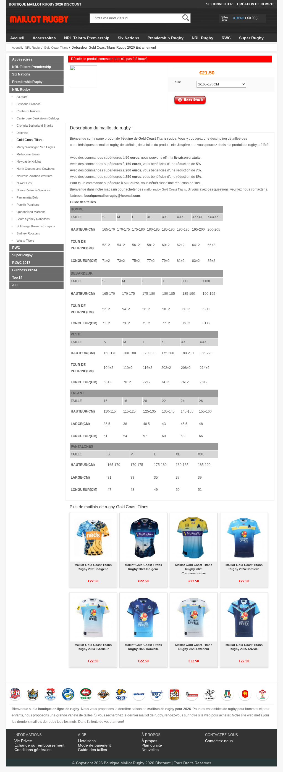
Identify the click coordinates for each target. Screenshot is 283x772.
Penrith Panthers (27, 204)
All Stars (21, 96)
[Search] (185, 17)
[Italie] (227, 695)
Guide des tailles (92, 749)
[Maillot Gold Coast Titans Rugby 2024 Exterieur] (93, 617)
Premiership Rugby (166, 38)
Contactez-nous (219, 741)
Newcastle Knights (28, 161)
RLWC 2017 (21, 263)
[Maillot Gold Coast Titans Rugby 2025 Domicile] (143, 617)
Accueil (17, 38)
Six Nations (128, 38)
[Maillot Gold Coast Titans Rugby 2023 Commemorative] (193, 537)
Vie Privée (23, 741)
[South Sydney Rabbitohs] (86, 695)
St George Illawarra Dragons (35, 226)
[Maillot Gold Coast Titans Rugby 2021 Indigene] (93, 537)
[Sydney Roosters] (15, 695)
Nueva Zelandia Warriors (32, 190)
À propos (149, 741)
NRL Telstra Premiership (86, 38)
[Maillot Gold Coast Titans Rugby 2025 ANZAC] (243, 617)
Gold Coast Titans (56, 47)
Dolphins (21, 132)
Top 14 (17, 278)
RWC (226, 38)
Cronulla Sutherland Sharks (34, 125)
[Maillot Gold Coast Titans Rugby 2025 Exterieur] (193, 617)
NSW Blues (23, 183)
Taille (177, 82)
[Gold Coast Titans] (33, 695)
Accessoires (44, 38)
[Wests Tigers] (103, 695)
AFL (15, 285)
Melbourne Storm (27, 154)
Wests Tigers (25, 240)
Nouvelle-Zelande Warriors (34, 176)
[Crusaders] (192, 695)
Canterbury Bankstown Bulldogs (37, 118)
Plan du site (152, 745)
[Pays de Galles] (262, 695)
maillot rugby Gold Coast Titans (165, 189)
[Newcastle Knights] (50, 695)
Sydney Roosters (27, 233)
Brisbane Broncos (28, 104)
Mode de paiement (94, 745)
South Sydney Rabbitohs (32, 219)
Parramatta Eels (26, 197)
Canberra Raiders (28, 111)
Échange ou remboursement (39, 745)
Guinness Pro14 (24, 270)
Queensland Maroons (30, 211)
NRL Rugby (202, 38)
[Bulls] (156, 695)
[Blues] (139, 695)
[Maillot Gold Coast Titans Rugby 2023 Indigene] (143, 537)
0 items (239, 18)
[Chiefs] (174, 695)
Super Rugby (251, 38)
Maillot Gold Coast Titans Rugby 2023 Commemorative (193, 569)
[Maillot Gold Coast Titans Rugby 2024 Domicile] (243, 537)
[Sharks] (209, 695)
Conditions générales (32, 749)
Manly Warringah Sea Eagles (35, 147)
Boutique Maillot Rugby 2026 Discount (137, 763)
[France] (245, 695)
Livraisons (87, 741)
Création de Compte (256, 4)
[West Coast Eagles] (121, 695)
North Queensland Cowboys (35, 168)
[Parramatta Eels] (68, 695)
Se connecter (219, 4)
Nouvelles (150, 749)
